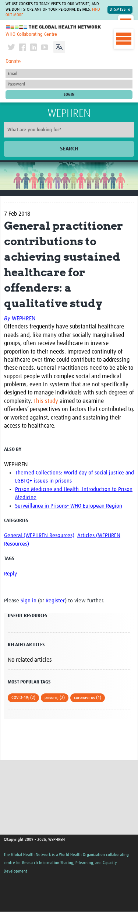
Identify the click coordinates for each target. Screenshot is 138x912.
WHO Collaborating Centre (31, 34)
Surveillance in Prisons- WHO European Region (68, 506)
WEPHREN (69, 113)
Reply (10, 574)
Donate (13, 61)
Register (55, 600)
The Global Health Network (54, 27)
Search (69, 149)
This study (45, 401)
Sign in (28, 600)
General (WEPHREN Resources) (39, 535)
